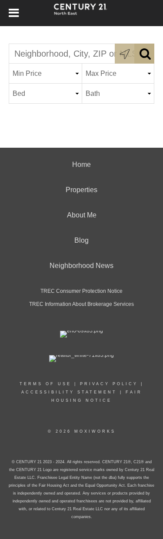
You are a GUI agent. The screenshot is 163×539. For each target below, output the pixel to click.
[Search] (144, 54)
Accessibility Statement (69, 392)
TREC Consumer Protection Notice (81, 291)
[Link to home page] (81, 13)
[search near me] (125, 54)
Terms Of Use (45, 384)
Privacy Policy (109, 384)
